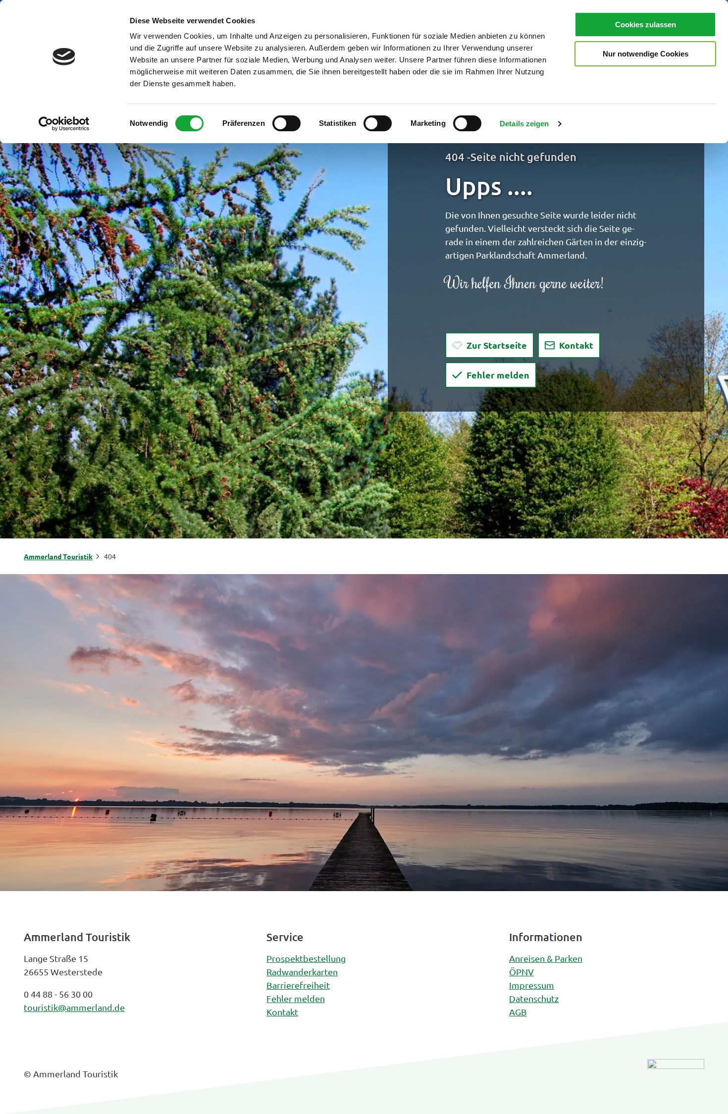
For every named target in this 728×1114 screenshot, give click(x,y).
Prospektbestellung (306, 958)
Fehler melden (295, 998)
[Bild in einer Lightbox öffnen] (675, 1081)
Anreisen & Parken (545, 958)
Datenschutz (534, 998)
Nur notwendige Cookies (645, 54)
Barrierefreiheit (298, 985)
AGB (518, 1012)
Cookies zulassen (645, 24)
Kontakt (282, 1012)
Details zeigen (524, 123)
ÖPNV (521, 971)
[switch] (286, 123)
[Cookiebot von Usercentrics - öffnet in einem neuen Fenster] (64, 123)
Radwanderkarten (302, 971)
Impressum (531, 985)
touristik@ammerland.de (74, 1007)
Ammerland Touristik (58, 556)
